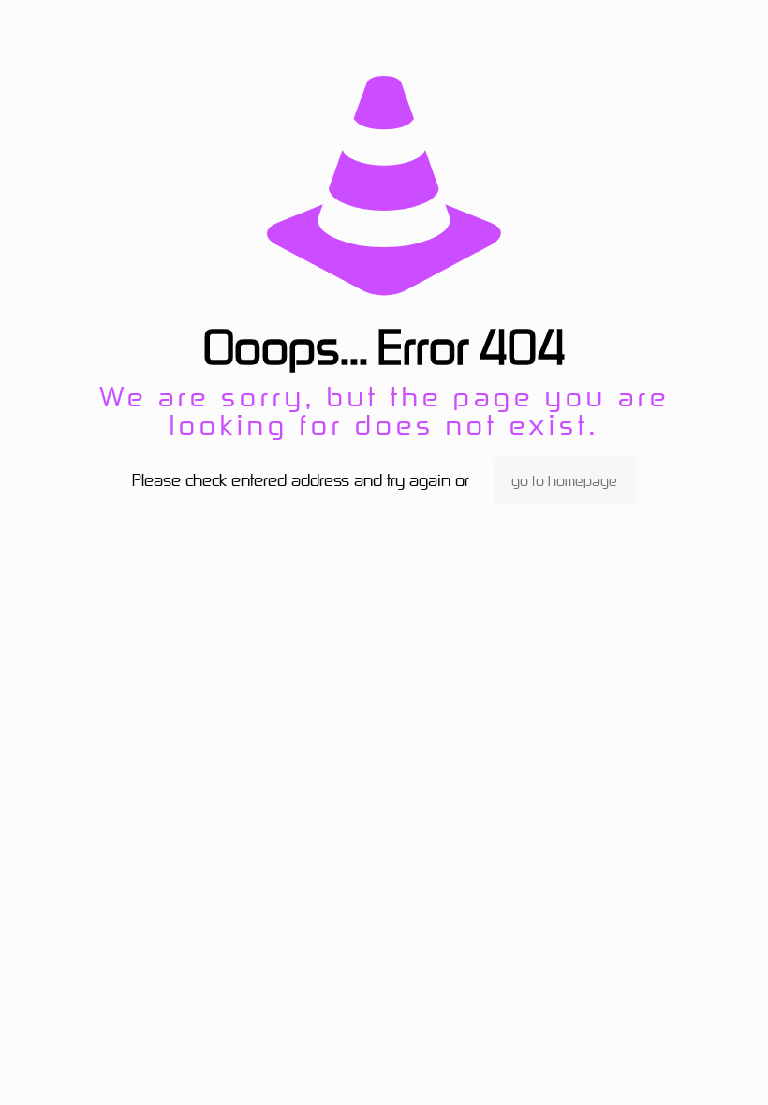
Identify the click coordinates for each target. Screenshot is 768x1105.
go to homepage (564, 480)
